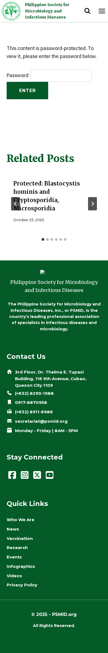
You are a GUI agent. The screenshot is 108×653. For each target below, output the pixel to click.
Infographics (21, 566)
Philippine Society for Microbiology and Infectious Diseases (47, 11)
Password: (19, 75)
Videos (14, 575)
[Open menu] (102, 11)
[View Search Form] (87, 11)
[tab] (43, 239)
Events (14, 557)
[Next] (92, 203)
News (13, 529)
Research (17, 547)
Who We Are (20, 519)
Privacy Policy (22, 584)
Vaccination (20, 538)
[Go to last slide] (15, 203)
